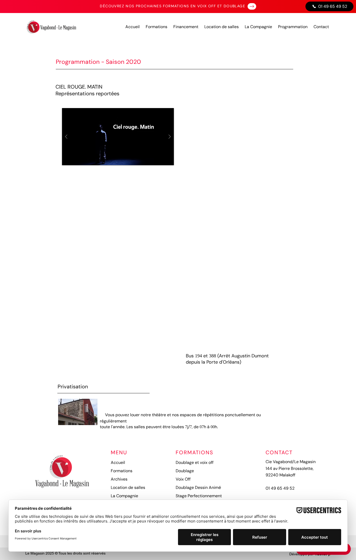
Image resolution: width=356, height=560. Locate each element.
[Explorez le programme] (252, 6)
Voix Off (183, 479)
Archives (119, 479)
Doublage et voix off (194, 462)
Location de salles (128, 487)
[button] (118, 136)
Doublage (185, 471)
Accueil (118, 462)
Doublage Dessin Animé (198, 487)
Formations (121, 471)
